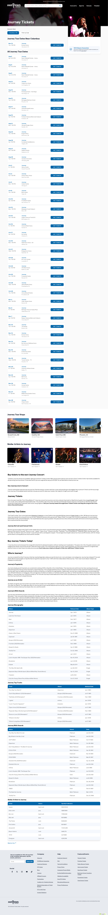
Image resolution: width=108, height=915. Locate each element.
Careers (39, 873)
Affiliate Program (41, 876)
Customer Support (62, 858)
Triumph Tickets (82, 858)
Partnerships (40, 879)
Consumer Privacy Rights (63, 870)
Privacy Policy (60, 867)
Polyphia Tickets (82, 861)
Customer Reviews (42, 864)
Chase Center (75, 515)
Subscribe (30, 861)
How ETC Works (61, 879)
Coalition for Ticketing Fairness (45, 882)
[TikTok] (31, 872)
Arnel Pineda (90, 500)
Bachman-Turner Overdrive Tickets (85, 873)
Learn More (83, 50)
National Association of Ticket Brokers (44, 885)
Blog (38, 870)
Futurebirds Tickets (82, 877)
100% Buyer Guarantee (43, 861)
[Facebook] (12, 872)
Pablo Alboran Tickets (83, 864)
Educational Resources (63, 882)
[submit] (60, 5)
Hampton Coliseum (37, 515)
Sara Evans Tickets (82, 870)
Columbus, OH (13, 32)
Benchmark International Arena (77, 529)
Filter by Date (25, 32)
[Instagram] (21, 872)
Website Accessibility (62, 876)
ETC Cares (40, 867)
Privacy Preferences (62, 885)
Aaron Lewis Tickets (83, 867)
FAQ (58, 861)
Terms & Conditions (62, 864)
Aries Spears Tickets (83, 880)
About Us (39, 858)
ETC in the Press (41, 889)
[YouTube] (26, 872)
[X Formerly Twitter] (17, 872)
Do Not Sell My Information (64, 873)
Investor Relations (41, 892)
